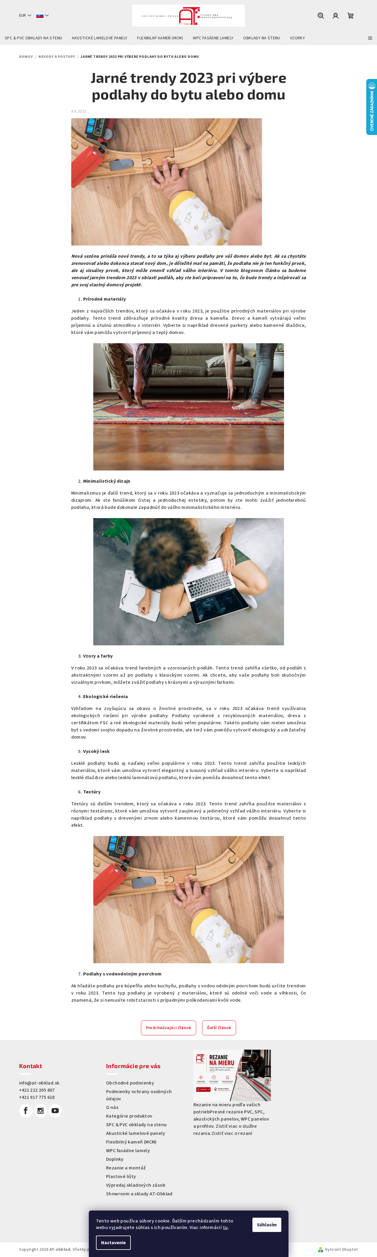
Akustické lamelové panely (135, 1133)
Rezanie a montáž (126, 1168)
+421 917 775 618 (37, 1097)
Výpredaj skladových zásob (135, 1185)
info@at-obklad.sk (39, 1083)
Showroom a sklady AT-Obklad (139, 1194)
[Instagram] (40, 1111)
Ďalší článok (219, 1028)
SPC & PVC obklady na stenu (136, 1124)
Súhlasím (267, 1225)
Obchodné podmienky (130, 1083)
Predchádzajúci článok (168, 1028)
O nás (112, 1107)
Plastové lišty (121, 1176)
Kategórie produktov (129, 1116)
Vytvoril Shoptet (341, 1250)
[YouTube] (55, 1111)
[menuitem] (33, 38)
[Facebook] (26, 1111)
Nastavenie (113, 1242)
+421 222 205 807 (37, 1090)
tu (225, 1227)
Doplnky (115, 1159)
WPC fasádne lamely (128, 1150)
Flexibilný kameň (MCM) (131, 1142)
